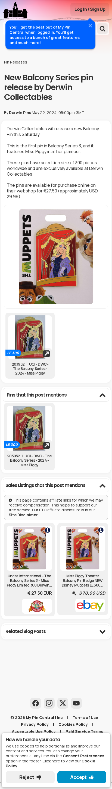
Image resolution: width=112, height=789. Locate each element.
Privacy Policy (35, 724)
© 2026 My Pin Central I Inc (36, 717)
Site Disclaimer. (24, 514)
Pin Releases (15, 62)
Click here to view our (51, 763)
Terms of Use (85, 717)
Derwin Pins (20, 112)
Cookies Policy (73, 724)
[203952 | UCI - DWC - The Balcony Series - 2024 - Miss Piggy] (30, 337)
